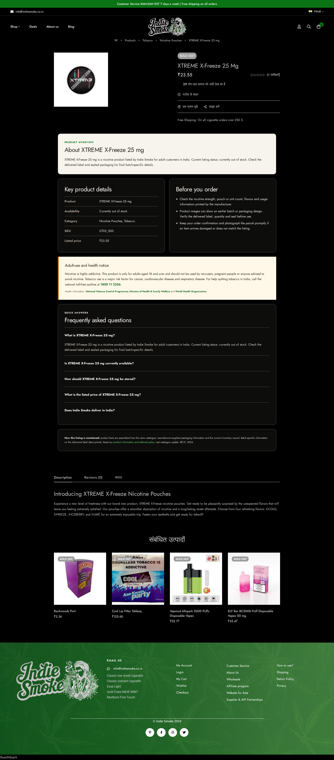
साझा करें (214, 106)
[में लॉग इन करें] (299, 27)
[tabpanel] (167, 503)
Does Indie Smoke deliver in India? (90, 410)
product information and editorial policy (133, 442)
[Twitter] (184, 732)
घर (116, 40)
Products (130, 40)
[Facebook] (161, 732)
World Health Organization (190, 291)
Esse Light (114, 686)
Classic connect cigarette (124, 681)
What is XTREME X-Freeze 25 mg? (90, 335)
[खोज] (309, 27)
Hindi (317, 11)
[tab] (63, 477)
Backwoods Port (65, 611)
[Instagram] (172, 732)
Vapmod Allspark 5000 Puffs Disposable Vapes (189, 613)
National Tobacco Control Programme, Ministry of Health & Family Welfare (128, 291)
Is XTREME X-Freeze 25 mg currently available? (99, 363)
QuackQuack (8, 757)
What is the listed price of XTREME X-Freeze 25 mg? (103, 394)
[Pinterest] (150, 732)
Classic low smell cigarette (125, 675)
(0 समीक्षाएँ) (273, 74)
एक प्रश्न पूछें (190, 106)
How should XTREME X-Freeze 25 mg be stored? (100, 379)
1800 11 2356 (111, 284)
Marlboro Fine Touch (121, 697)
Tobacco (148, 40)
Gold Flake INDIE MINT (122, 692)
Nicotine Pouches (171, 40)
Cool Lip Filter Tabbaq (126, 611)
